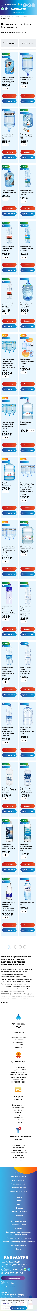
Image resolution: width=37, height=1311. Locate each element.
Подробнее (5, 1303)
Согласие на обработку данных (18, 1238)
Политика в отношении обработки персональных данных (18, 1233)
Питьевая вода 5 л (18, 1180)
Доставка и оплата (18, 1221)
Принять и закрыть (18, 1308)
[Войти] (34, 5)
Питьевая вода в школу (18, 1191)
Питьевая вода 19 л (18, 1177)
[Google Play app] (2, 8)
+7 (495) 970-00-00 (12, 1273)
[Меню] (2, 5)
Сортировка (29, 43)
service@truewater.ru (8, 1287)
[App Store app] (6, 8)
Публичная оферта (18, 1245)
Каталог (19, 1173)
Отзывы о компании (19, 1212)
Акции (19, 1197)
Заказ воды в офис (18, 1184)
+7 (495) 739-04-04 (10, 4)
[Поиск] (25, 5)
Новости (19, 1208)
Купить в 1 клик (9, 101)
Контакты (19, 1215)
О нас (19, 1204)
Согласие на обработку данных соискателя (18, 1242)
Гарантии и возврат (18, 1225)
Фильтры (10, 43)
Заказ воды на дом (18, 1188)
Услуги (19, 1201)
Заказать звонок (13, 1278)
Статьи (18, 1249)
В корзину (9, 96)
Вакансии (18, 1228)
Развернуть (4, 1003)
